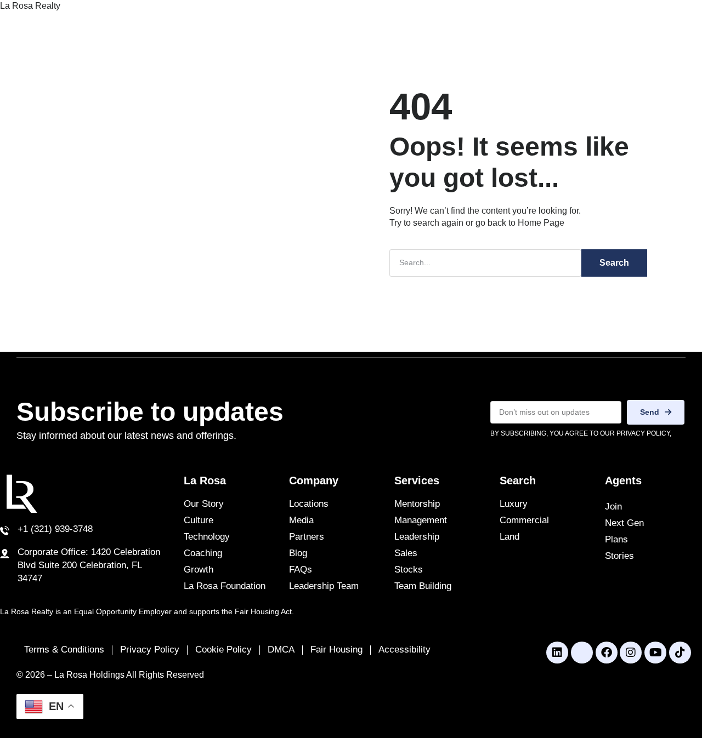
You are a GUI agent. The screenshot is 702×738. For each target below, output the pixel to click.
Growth (198, 569)
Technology (207, 536)
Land (509, 536)
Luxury (514, 504)
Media (301, 520)
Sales (405, 553)
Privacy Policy (149, 649)
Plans (616, 539)
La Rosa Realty (30, 5)
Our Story (204, 504)
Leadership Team (324, 586)
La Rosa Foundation (224, 586)
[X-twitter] (582, 652)
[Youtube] (655, 652)
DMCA (281, 649)
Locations (309, 504)
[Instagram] (631, 652)
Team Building (422, 586)
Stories (619, 556)
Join (613, 506)
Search (614, 262)
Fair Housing (336, 649)
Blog (298, 553)
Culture (198, 520)
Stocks (408, 569)
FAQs (300, 569)
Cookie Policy (223, 649)
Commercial (524, 520)
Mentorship (417, 504)
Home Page (541, 222)
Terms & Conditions (64, 649)
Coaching (203, 553)
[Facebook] (607, 652)
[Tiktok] (680, 652)
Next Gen (624, 523)
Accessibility (404, 649)
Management (420, 520)
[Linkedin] (557, 652)
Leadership (416, 536)
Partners (306, 536)
